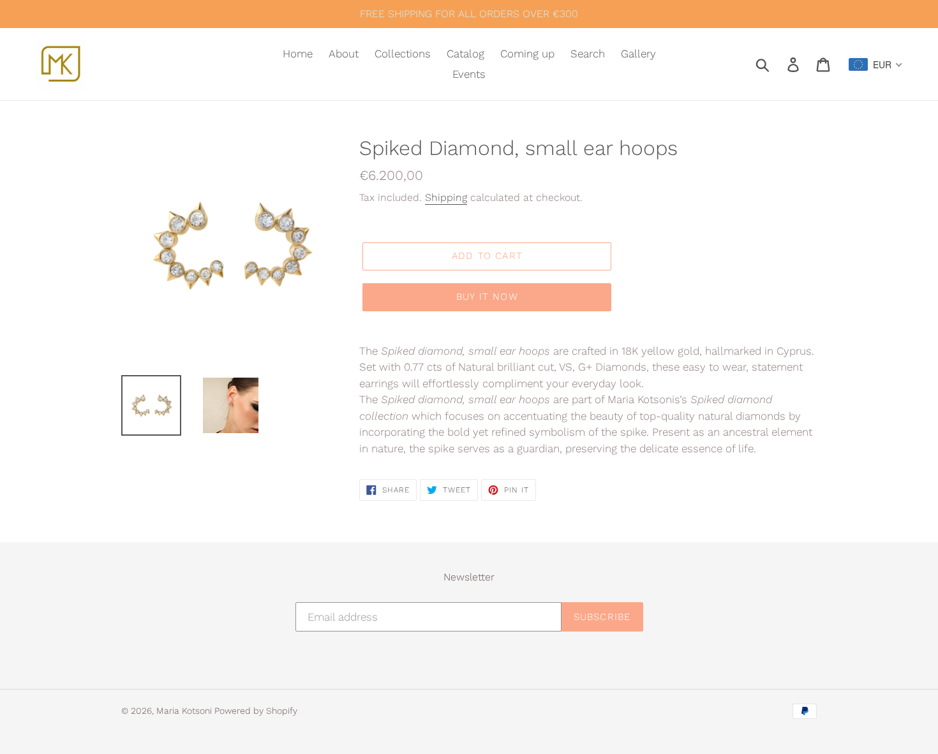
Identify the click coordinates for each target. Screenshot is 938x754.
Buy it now (487, 296)
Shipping (446, 197)
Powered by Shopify (255, 711)
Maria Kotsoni (185, 711)
